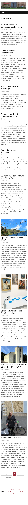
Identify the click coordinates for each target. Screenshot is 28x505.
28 (3, 477)
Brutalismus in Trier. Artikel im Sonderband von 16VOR (14, 366)
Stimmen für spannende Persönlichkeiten (11, 312)
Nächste (8, 477)
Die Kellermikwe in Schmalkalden (9, 51)
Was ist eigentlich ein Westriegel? (10, 87)
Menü (4, 12)
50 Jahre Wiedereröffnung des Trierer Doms (12, 177)
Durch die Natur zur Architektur (9, 151)
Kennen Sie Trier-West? (11, 438)
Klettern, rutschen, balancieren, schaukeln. (11, 26)
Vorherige (5, 474)
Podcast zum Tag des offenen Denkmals (10, 115)
